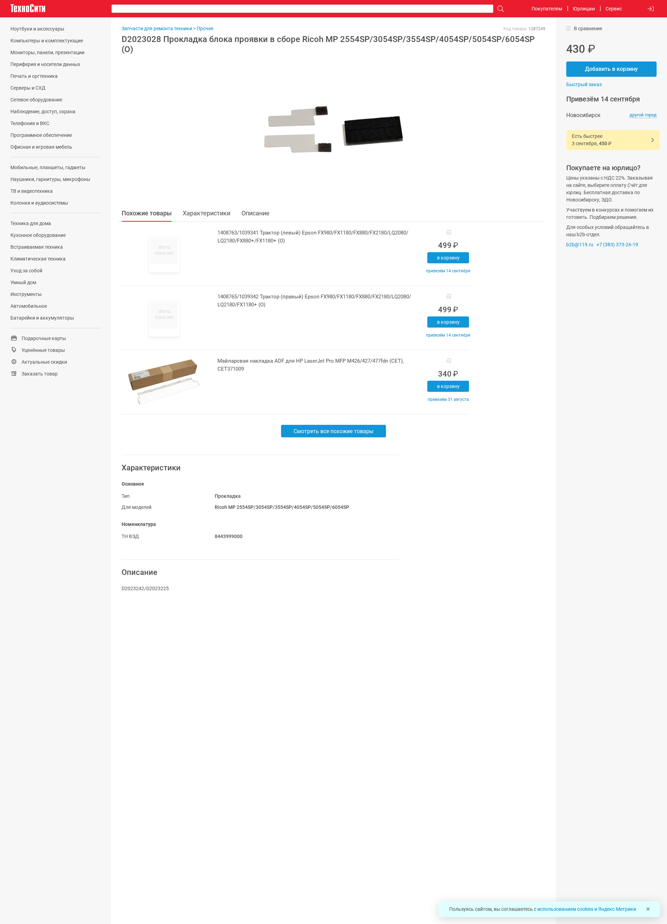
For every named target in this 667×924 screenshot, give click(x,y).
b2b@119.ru (579, 244)
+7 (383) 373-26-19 (617, 244)
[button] (330, 129)
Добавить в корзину (611, 69)
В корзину (448, 258)
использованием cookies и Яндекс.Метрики (586, 909)
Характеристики (206, 213)
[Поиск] (499, 9)
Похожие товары (147, 213)
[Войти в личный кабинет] (651, 9)
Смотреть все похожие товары (333, 431)
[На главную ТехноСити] (27, 8)
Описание (255, 213)
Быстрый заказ (584, 84)
